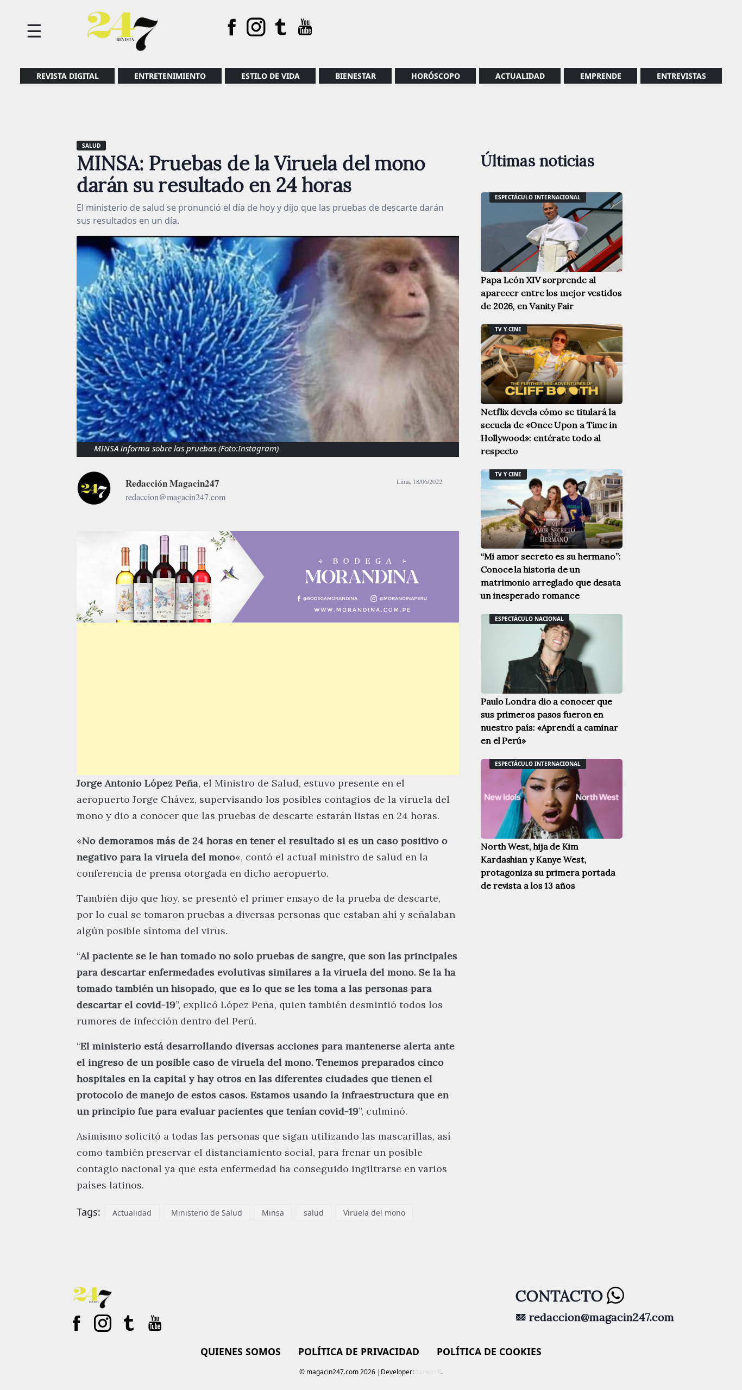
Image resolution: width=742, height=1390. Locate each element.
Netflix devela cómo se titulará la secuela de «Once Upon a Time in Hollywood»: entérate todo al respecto (549, 431)
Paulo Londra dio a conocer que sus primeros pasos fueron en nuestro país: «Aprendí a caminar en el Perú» (549, 721)
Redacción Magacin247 (172, 483)
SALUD (91, 145)
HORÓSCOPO (435, 76)
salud (314, 1212)
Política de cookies (489, 1351)
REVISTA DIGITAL (67, 76)
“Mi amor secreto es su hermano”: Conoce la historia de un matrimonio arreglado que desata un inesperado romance (551, 576)
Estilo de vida (270, 76)
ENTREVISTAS (681, 76)
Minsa (273, 1212)
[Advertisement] (268, 699)
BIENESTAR (355, 76)
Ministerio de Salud (206, 1212)
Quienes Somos (240, 1351)
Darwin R (427, 1371)
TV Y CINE (508, 329)
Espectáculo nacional (529, 618)
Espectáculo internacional (538, 197)
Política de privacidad (358, 1351)
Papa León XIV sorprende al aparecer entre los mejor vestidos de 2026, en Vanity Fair (551, 292)
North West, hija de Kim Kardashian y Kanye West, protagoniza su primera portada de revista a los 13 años (548, 866)
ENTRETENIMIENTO (170, 76)
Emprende (600, 76)
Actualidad (520, 76)
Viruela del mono (374, 1212)
